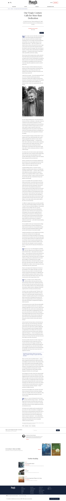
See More (27, 439)
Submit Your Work (41, 490)
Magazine (14, 6)
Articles (12, 8)
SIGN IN (51, 2)
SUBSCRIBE (55, 2)
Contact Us (40, 488)
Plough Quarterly (32, 488)
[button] (8, 2)
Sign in (25, 495)
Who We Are (23, 488)
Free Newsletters (50, 6)
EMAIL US (39, 449)
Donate (22, 491)
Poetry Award (41, 491)
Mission (22, 490)
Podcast (37, 6)
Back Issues (32, 491)
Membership (32, 490)
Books (25, 6)
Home (9, 8)
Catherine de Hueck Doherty (33, 28)
